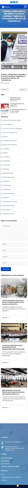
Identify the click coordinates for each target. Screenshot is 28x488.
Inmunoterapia (6, 185)
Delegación (5, 197)
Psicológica (5, 149)
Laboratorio (5, 181)
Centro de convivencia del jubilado (12, 128)
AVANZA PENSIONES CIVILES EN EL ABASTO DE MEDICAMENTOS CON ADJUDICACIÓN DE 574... (13, 302)
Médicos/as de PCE (7, 173)
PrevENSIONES (6, 161)
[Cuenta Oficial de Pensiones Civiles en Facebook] (11, 2)
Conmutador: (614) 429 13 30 (13, 442)
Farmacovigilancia (7, 124)
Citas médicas (6, 209)
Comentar (6, 269)
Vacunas (5, 136)
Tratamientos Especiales (9, 140)
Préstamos (4, 480)
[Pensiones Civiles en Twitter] (14, 2)
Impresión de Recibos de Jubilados (11, 477)
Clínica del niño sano (8, 205)
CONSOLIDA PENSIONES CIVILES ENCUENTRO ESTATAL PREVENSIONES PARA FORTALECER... (13, 347)
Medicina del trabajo (8, 177)
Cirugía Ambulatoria (8, 214)
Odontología (6, 165)
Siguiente (23, 89)
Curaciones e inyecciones (9, 201)
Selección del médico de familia (11, 120)
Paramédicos (6, 157)
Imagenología (6, 189)
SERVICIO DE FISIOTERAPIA (9, 144)
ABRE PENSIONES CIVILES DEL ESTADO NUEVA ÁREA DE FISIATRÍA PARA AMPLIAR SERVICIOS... (13, 392)
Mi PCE (2, 474)
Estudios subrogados (8, 193)
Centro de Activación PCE (9, 132)
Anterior (4, 89)
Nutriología (5, 169)
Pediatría (5, 153)
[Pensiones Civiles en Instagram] (17, 2)
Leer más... (5, 317)
